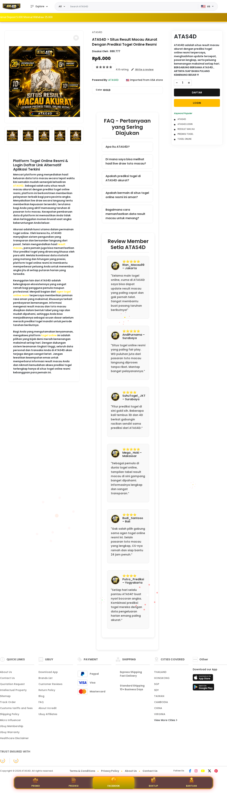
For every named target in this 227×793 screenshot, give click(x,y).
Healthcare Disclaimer (14, 738)
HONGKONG (162, 678)
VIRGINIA (159, 714)
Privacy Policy (110, 771)
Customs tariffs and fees (16, 708)
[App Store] (203, 678)
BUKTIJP (153, 785)
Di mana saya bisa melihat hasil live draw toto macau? (126, 161)
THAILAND (160, 672)
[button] (76, 38)
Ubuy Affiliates (47, 714)
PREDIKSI (74, 785)
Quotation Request (12, 684)
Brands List (45, 678)
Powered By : (100, 80)
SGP (156, 684)
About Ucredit (47, 708)
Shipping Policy (9, 714)
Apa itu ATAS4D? (118, 147)
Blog (41, 696)
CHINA (158, 708)
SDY (156, 690)
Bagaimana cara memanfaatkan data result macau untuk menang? (125, 214)
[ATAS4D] (11, 6)
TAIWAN (159, 696)
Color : (103, 90)
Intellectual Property (13, 690)
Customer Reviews (50, 684)
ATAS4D (18, 185)
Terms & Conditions (82, 771)
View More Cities (165, 720)
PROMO (35, 785)
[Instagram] (196, 771)
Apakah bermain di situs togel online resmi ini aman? (127, 195)
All (60, 6)
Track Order (8, 702)
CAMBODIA (161, 702)
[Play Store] (203, 688)
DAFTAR (197, 92)
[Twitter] (209, 771)
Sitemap (5, 696)
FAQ (41, 702)
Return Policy (46, 690)
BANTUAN (191, 785)
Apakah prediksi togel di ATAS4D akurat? (123, 178)
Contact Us (7, 678)
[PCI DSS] (2, 760)
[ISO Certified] (14, 760)
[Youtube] (203, 771)
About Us (6, 672)
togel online (49, 335)
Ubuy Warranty (10, 732)
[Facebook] (190, 771)
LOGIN (197, 103)
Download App (48, 672)
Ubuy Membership (11, 726)
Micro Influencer (10, 720)
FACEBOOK (113, 785)
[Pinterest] (216, 771)
